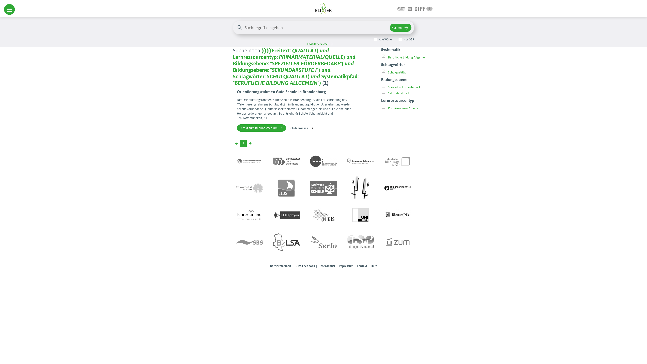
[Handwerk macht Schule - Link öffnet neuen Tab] (323, 188)
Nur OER (409, 39)
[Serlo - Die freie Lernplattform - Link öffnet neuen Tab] (323, 242)
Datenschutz (326, 266)
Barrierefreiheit (280, 266)
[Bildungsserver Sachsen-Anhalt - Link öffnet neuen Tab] (286, 242)
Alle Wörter (386, 39)
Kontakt (362, 266)
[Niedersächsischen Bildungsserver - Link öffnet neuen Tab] (323, 215)
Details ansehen (298, 128)
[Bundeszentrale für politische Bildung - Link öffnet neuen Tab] (323, 161)
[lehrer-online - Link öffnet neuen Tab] (249, 215)
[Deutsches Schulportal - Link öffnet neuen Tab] (360, 161)
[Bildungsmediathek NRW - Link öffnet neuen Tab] (397, 188)
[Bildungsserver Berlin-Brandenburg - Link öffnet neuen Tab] (286, 161)
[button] (9, 9)
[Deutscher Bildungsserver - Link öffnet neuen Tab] (397, 161)
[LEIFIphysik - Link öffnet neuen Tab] (286, 215)
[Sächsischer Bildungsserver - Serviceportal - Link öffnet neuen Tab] (249, 242)
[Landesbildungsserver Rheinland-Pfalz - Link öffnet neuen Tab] (397, 215)
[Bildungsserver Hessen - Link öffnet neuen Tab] (360, 188)
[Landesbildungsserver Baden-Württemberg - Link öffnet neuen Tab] (249, 161)
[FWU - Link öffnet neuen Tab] (249, 188)
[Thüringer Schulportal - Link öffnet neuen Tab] (360, 242)
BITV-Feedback (305, 266)
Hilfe (374, 266)
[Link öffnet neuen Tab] (424, 8)
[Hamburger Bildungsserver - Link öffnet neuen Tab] (286, 188)
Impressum (346, 266)
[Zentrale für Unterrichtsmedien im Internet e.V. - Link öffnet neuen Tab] (397, 242)
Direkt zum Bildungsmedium (259, 128)
